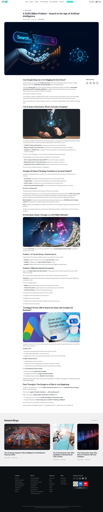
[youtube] (83, 478)
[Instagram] (86, 478)
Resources (51, 475)
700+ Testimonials (44, 1)
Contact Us (61, 1)
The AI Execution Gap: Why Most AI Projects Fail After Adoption (87, 455)
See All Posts (94, 420)
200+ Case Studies (54, 1)
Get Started (70, 1)
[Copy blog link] (97, 83)
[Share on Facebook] (87, 83)
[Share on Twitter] (90, 83)
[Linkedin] (80, 478)
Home (26, 1)
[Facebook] (77, 478)
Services (37, 1)
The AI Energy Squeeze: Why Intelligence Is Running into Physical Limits (24, 454)
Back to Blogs (28, 10)
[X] (74, 478)
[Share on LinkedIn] (94, 83)
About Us (31, 1)
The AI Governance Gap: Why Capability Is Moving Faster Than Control (63, 455)
